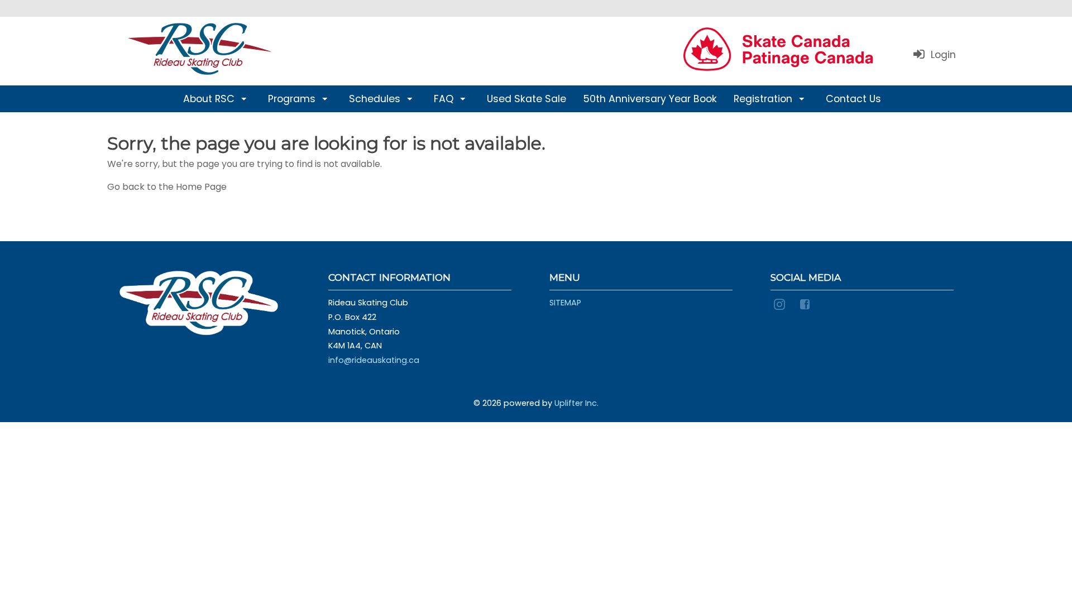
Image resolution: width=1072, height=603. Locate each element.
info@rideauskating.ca (373, 360)
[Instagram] (781, 303)
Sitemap (565, 302)
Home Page (201, 186)
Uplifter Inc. (576, 403)
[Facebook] (806, 303)
